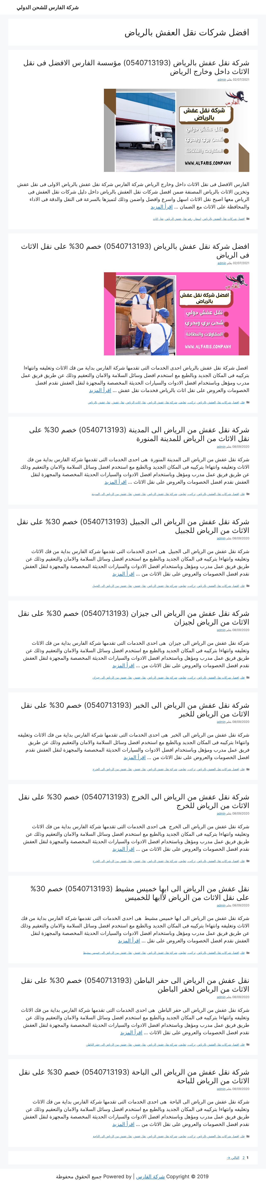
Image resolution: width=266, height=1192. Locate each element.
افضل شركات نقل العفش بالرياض (224, 219)
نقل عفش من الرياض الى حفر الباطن (109, 1044)
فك (243, 402)
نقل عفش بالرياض (99, 402)
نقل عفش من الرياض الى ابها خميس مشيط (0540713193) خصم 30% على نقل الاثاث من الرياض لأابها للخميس (139, 893)
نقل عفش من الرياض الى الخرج (112, 769)
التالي (233, 1158)
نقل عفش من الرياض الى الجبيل (112, 586)
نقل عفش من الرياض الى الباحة (112, 1136)
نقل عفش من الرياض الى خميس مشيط (107, 952)
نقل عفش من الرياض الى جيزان (112, 677)
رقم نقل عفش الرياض (178, 219)
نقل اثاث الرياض (136, 402)
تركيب (192, 402)
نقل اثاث (158, 219)
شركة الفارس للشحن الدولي (48, 7)
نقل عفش (118, 402)
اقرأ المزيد (162, 207)
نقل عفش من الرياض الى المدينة (112, 494)
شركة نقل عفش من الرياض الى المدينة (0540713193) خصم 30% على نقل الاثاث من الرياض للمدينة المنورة (139, 434)
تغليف (182, 402)
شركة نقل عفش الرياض (162, 402)
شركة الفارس (150, 1177)
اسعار (197, 219)
